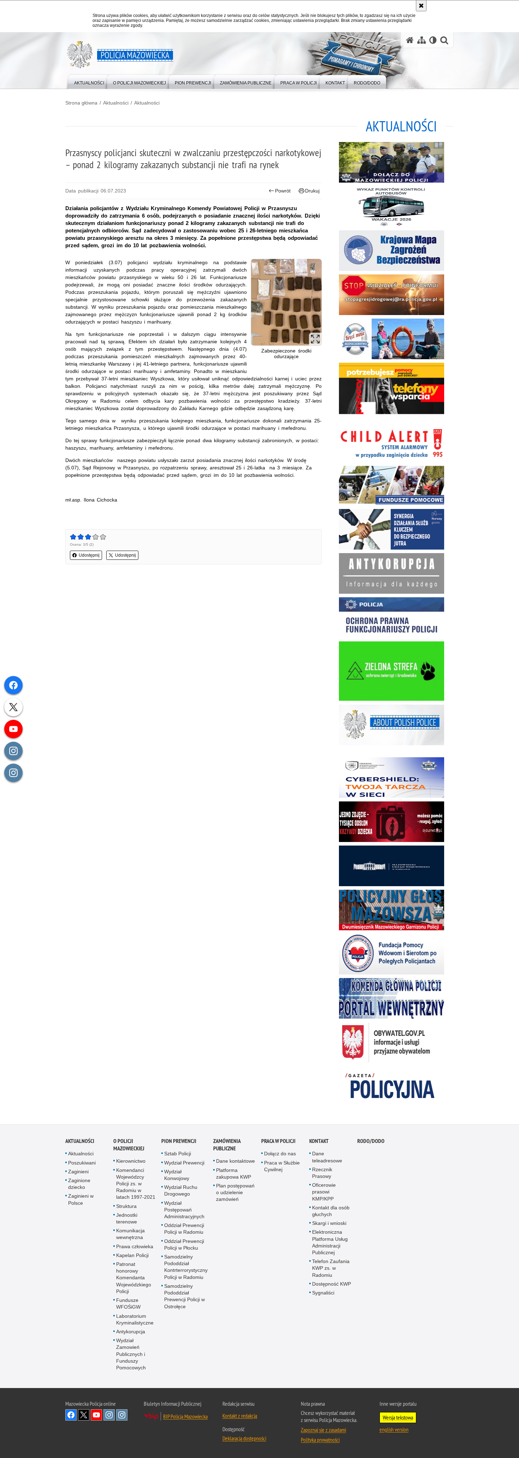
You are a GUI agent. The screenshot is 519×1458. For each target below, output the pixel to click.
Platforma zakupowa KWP (233, 1173)
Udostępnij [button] (89, 555)
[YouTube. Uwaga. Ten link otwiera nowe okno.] (96, 1415)
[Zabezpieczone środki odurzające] (286, 302)
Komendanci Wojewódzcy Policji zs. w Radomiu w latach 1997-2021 (135, 1183)
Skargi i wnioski (329, 1223)
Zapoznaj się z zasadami (323, 1429)
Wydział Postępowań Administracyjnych (184, 1209)
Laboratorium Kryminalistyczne (135, 1319)
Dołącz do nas (280, 1153)
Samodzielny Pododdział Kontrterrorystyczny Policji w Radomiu (186, 1267)
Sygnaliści (323, 1293)
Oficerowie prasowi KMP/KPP (324, 1191)
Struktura (126, 1206)
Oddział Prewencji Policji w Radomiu (184, 1228)
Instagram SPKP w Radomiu (121, 1415)
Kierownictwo (130, 1161)
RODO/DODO (370, 1141)
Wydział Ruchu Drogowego (180, 1190)
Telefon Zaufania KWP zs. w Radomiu (331, 1268)
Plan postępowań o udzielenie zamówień (235, 1192)
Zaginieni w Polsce (81, 1199)
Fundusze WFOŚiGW (128, 1303)
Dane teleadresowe (327, 1157)
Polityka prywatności (320, 1439)
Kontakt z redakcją (239, 1415)
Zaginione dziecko (79, 1184)
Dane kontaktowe (235, 1161)
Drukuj (312, 191)
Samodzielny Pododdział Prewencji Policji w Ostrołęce (184, 1296)
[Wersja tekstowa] (433, 40)
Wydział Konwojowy (176, 1175)
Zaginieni (78, 1171)
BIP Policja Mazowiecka (185, 1416)
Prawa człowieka (134, 1246)
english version (394, 1429)
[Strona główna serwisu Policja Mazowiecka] (410, 40)
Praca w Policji (278, 1141)
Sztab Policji (177, 1153)
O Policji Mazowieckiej (128, 1144)
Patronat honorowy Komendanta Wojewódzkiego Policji (133, 1277)
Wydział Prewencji (184, 1163)
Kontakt (319, 1141)
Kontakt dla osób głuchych (331, 1211)
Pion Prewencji (178, 1141)
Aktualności (116, 103)
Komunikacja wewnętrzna (130, 1234)
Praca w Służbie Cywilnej (282, 1166)
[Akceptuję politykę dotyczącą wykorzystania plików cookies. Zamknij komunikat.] (421, 5)
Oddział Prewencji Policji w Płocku (184, 1244)
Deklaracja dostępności (244, 1438)
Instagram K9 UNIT (109, 1415)
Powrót (283, 191)
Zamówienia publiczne (226, 1144)
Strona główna (81, 103)
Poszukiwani (82, 1163)
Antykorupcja (130, 1331)
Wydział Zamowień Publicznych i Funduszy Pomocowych (131, 1354)
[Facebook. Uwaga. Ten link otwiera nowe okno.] (71, 1415)
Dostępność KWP (331, 1284)
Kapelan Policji (132, 1255)
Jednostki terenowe (126, 1218)
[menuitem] (89, 81)
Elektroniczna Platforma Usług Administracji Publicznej (330, 1242)
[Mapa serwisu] (421, 40)
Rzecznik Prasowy (322, 1173)
